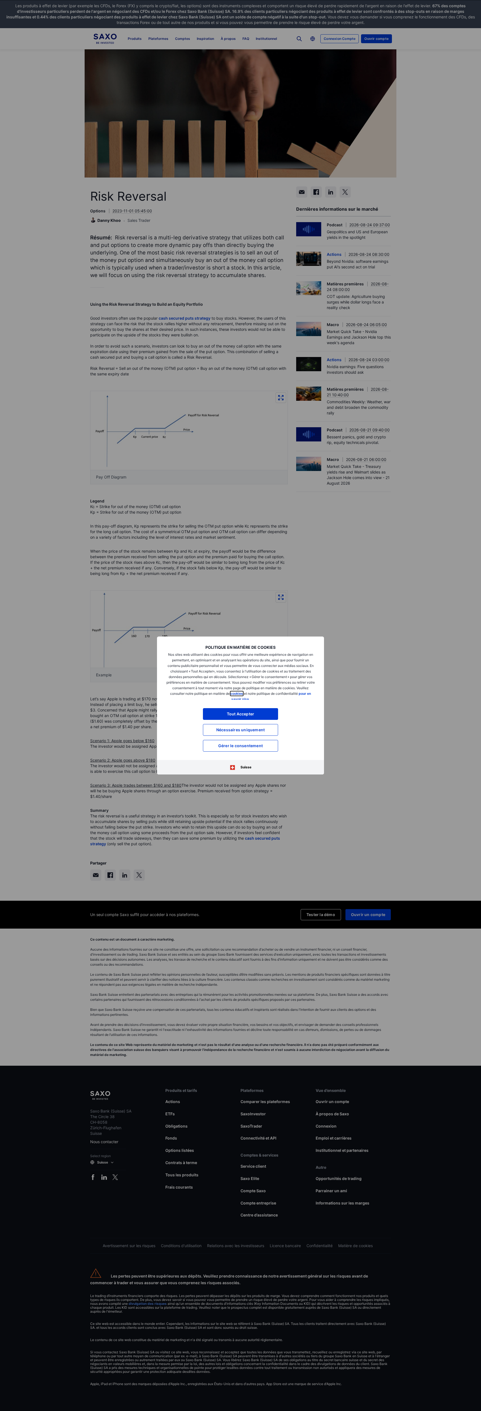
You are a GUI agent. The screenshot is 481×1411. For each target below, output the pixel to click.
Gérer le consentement (240, 745)
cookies (236, 693)
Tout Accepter (240, 713)
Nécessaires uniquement (240, 729)
